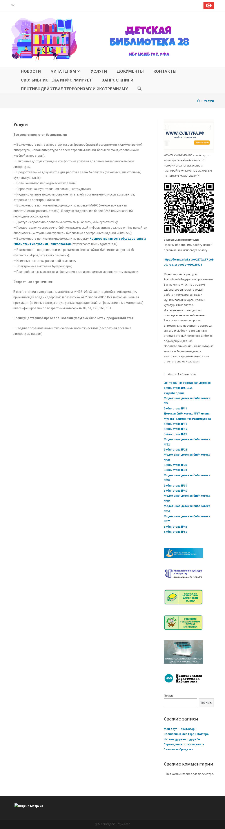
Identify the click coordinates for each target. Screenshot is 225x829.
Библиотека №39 (175, 485)
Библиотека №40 (175, 490)
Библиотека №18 (175, 423)
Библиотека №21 (175, 434)
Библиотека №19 (175, 429)
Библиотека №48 (175, 526)
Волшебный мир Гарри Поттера (186, 734)
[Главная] (198, 101)
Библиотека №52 (175, 531)
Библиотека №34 (175, 470)
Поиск (168, 695)
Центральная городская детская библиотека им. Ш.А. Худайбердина (187, 388)
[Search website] (140, 89)
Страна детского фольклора (184, 744)
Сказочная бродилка (178, 749)
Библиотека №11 (175, 408)
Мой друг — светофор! (180, 729)
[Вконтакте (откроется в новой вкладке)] (13, 5)
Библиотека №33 (175, 465)
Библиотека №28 (175, 449)
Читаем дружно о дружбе (182, 739)
